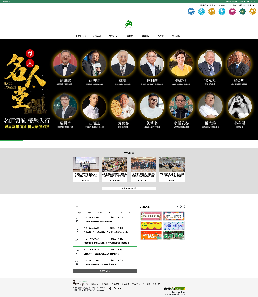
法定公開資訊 (177, 36)
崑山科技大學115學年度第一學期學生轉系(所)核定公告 (106, 232)
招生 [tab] (79, 213)
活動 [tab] (100, 213)
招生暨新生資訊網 (231, 1)
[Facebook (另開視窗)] (110, 288)
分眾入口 (251, 5)
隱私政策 (94, 284)
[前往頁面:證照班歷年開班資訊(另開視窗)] (151, 235)
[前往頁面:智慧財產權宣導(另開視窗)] (174, 225)
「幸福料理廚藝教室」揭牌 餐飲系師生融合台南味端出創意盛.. (143, 175)
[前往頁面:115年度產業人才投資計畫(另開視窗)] (174, 216)
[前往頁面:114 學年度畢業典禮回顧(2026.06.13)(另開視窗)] (151, 225)
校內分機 (146, 284)
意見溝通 (125, 284)
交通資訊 (136, 284)
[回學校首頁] (129, 25)
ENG (248, 1)
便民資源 (145, 36)
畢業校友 (129, 36)
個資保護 (105, 284)
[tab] (81, 36)
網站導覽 (7, 1)
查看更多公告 (105, 271)
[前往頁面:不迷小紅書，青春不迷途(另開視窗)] (151, 216)
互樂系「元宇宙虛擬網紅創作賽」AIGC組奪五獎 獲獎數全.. (86, 175)
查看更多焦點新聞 (129, 188)
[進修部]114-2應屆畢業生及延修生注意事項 (101, 254)
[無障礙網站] (180, 289)
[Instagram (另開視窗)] (115, 288)
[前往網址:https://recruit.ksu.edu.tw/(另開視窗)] (129, 89)
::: (2, 1)
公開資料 (156, 284)
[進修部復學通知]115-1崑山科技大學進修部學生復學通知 (107, 243)
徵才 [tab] (110, 213)
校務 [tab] (90, 213)
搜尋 (241, 1)
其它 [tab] (120, 213)
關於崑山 (204, 5)
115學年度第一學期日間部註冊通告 (98, 222)
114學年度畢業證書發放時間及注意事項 (100, 264)
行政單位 (223, 5)
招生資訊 (113, 36)
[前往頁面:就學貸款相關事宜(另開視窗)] (174, 235)
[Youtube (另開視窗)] (119, 288)
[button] (19, 89)
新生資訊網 (97, 36)
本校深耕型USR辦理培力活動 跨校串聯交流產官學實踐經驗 (114, 175)
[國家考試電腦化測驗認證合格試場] (169, 289)
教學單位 (213, 5)
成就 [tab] (130, 213)
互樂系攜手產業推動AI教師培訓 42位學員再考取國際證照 (172, 175)
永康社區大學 (81, 36)
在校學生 (232, 5)
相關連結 (242, 5)
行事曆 (161, 36)
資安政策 (115, 284)
